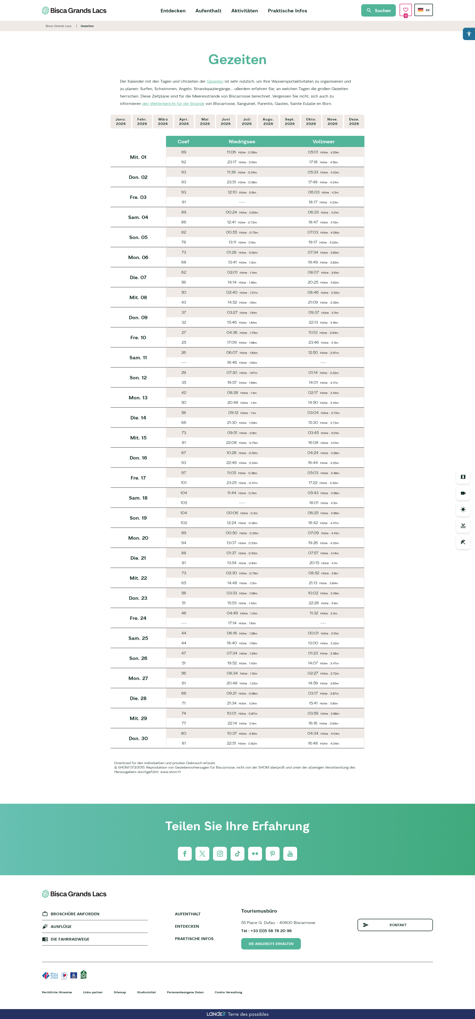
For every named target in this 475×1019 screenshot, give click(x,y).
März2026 (163, 121)
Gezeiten (215, 81)
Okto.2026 (311, 121)
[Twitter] (202, 854)
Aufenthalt (208, 10)
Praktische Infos (287, 10)
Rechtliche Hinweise (57, 992)
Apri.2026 (184, 121)
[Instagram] (220, 854)
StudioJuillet (146, 992)
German (420, 10)
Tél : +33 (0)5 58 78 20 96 (266, 930)
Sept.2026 (290, 121)
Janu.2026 (121, 121)
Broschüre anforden (75, 913)
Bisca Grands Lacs (58, 26)
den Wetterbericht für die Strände (173, 103)
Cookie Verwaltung (228, 992)
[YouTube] (290, 854)
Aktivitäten (244, 10)
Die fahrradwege (70, 939)
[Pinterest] (273, 854)
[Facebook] (185, 854)
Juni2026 (226, 121)
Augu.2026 (268, 121)
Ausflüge (61, 926)
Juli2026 (247, 121)
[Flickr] (255, 854)
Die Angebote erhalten (271, 944)
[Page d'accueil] (74, 10)
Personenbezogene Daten (185, 992)
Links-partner (93, 992)
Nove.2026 (332, 121)
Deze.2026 (354, 121)
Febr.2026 (142, 121)
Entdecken (173, 10)
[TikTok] (237, 854)
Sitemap (120, 992)
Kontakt (398, 925)
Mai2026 (205, 121)
